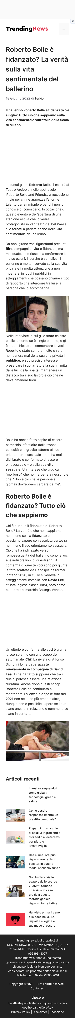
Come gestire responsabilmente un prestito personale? (43, 815)
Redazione (57, 1012)
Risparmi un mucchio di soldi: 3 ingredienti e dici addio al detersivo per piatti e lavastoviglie (44, 837)
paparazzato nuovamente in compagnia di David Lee (34, 669)
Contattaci (37, 988)
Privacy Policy (20, 1012)
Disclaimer (40, 1012)
